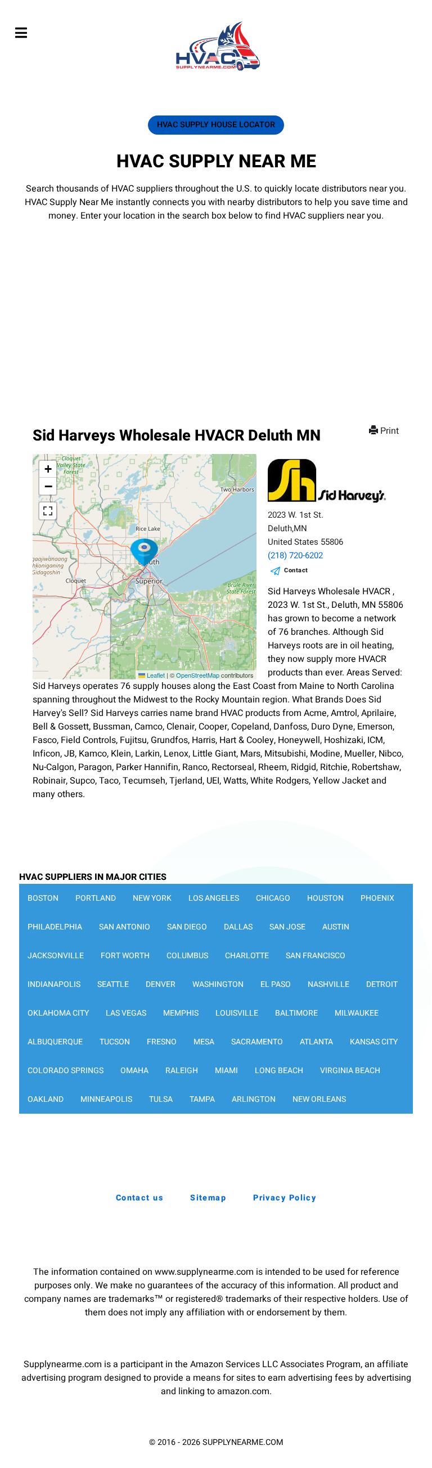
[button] (144, 553)
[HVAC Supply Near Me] (216, 70)
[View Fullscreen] (47, 510)
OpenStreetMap (197, 674)
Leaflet (155, 674)
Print (389, 431)
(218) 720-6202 (295, 555)
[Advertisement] (216, 307)
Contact (296, 570)
